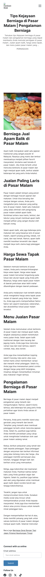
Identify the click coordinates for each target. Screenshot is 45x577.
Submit (11, 563)
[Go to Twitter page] (15, 575)
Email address (10, 551)
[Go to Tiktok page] (20, 575)
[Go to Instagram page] (10, 575)
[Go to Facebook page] (5, 575)
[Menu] (40, 6)
